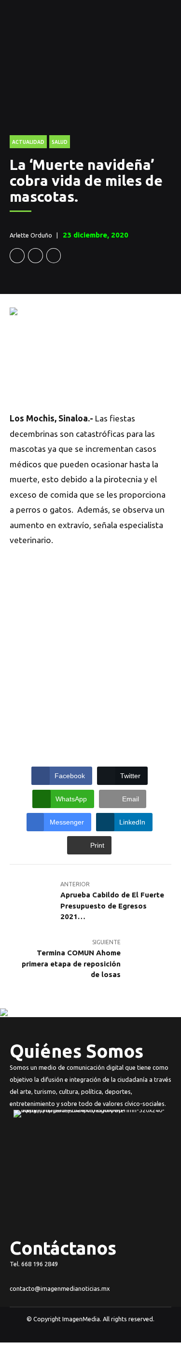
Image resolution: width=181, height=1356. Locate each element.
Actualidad (28, 142)
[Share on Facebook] (17, 255)
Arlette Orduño (31, 235)
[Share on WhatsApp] (53, 255)
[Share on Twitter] (35, 255)
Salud (60, 142)
